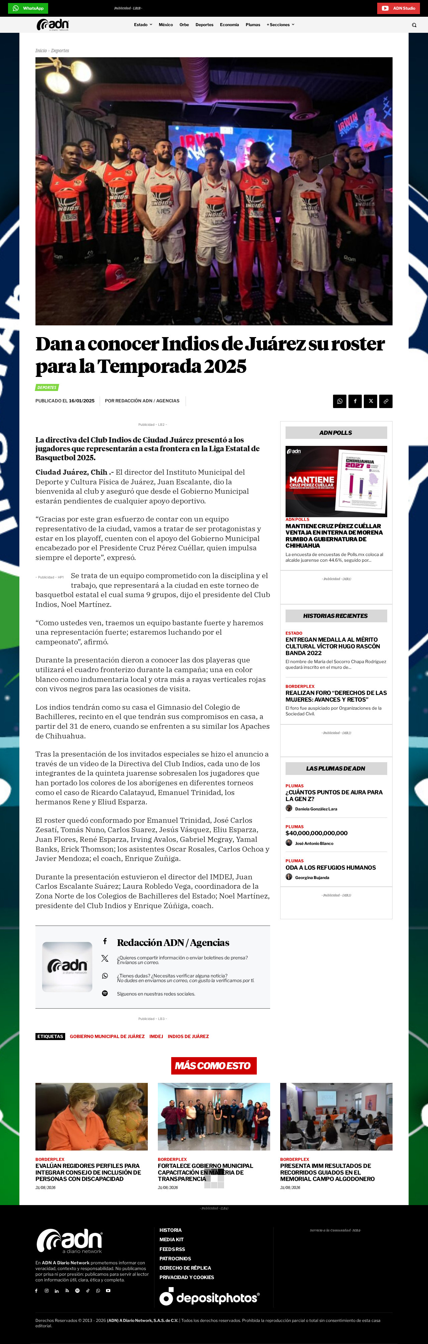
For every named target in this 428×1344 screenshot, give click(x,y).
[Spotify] (77, 1291)
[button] (375, 25)
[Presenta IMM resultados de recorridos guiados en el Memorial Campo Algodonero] (336, 1117)
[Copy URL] (386, 401)
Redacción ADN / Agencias (173, 943)
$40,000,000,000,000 (317, 833)
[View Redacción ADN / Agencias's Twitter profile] (104, 958)
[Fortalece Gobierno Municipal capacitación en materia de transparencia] (214, 1117)
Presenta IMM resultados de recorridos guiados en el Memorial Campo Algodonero (327, 1172)
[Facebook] (355, 401)
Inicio (41, 51)
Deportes (60, 51)
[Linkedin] (57, 1291)
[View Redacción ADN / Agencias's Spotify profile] (104, 993)
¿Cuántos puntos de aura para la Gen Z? (334, 795)
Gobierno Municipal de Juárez (107, 1036)
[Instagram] (46, 1291)
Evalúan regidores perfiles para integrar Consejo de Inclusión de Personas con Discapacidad (88, 1172)
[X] (370, 401)
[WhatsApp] (339, 401)
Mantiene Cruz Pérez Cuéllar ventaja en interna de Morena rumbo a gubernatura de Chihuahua (334, 536)
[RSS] (67, 1291)
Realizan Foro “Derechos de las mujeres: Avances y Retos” (336, 696)
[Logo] (54, 24)
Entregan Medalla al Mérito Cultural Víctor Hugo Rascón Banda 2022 (333, 646)
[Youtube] (108, 1291)
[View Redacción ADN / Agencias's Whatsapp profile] (104, 975)
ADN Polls (297, 519)
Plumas (295, 786)
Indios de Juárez (188, 1036)
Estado (294, 633)
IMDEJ (156, 1036)
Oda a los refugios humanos (331, 867)
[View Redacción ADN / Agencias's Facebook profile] (104, 941)
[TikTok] (87, 1291)
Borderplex (300, 686)
